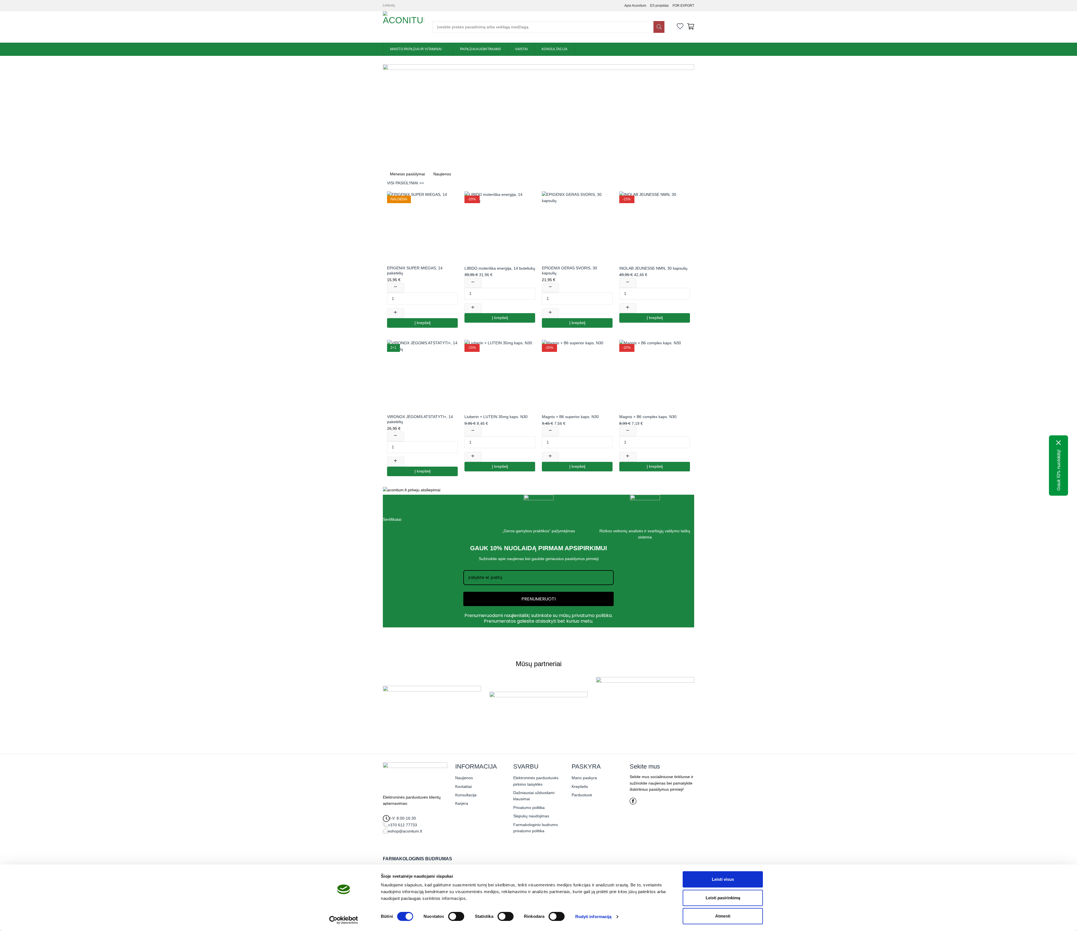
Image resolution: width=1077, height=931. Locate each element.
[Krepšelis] (690, 27)
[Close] (1058, 443)
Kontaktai (463, 786)
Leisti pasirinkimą (723, 897)
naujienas (515, 558)
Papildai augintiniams (480, 49)
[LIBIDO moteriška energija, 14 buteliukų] (499, 226)
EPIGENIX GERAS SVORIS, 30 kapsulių (569, 270)
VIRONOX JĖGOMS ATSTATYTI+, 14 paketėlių (420, 419)
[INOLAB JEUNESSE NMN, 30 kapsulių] (654, 226)
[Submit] (658, 27)
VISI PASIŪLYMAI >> (405, 183)
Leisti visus (723, 879)
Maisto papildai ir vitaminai (416, 49)
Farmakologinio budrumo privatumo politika (535, 827)
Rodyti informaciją (593, 916)
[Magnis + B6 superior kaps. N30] (577, 375)
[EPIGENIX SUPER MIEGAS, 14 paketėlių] (422, 226)
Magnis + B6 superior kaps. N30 (570, 416)
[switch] (456, 916)
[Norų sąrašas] (680, 26)
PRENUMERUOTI (538, 599)
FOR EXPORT (683, 6)
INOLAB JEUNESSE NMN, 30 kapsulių (653, 268)
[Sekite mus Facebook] (633, 803)
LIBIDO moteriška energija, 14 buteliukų (499, 268)
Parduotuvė (582, 795)
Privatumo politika (529, 807)
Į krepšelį (423, 323)
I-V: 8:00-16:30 (403, 818)
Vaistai (521, 49)
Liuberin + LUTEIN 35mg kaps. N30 (496, 416)
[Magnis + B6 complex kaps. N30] (654, 375)
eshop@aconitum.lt (405, 831)
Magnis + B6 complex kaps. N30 (647, 416)
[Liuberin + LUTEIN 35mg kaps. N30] (499, 375)
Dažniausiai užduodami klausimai (533, 795)
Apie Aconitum (635, 6)
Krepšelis (580, 786)
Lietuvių (389, 5)
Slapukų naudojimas (531, 816)
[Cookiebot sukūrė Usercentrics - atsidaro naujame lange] (343, 920)
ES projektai (659, 6)
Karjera (461, 803)
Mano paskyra (584, 778)
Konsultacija (554, 49)
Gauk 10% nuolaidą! (1058, 470)
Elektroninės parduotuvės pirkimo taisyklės (535, 781)
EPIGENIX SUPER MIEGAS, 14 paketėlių (415, 270)
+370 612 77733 (402, 825)
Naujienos (464, 778)
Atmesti (722, 916)
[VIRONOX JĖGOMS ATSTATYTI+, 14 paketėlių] (422, 375)
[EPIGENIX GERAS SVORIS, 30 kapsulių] (577, 226)
